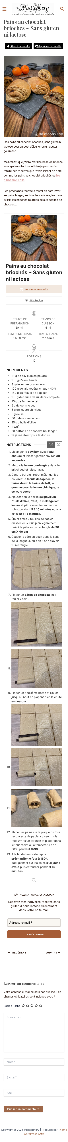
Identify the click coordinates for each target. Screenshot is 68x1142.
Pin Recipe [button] (36, 300)
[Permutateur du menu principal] (4, 9)
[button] (62, 9)
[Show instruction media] (51, 445)
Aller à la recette (20, 46)
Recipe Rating (12, 1005)
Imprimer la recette (49, 46)
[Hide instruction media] (58, 445)
